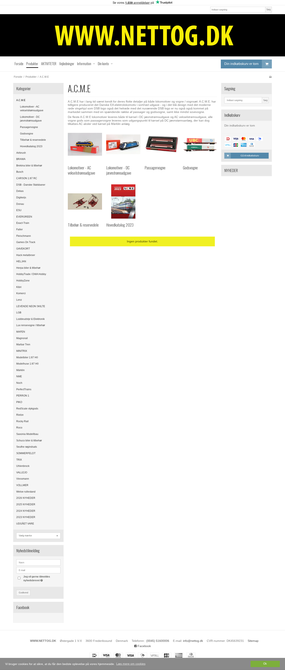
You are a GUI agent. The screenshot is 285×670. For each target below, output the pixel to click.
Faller (19, 229)
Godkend (23, 592)
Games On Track (25, 242)
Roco (19, 427)
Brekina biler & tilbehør (29, 165)
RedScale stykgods (27, 408)
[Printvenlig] (270, 76)
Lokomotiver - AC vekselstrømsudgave (31, 108)
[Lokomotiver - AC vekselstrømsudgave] (85, 144)
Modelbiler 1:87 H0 (27, 357)
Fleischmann (23, 235)
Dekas (20, 191)
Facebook (144, 646)
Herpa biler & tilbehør (28, 267)
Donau (20, 204)
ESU (18, 210)
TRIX (19, 459)
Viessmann (22, 478)
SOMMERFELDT (25, 453)
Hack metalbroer (25, 255)
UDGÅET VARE (25, 523)
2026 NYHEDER (25, 497)
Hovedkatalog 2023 (31, 146)
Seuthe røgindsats (26, 446)
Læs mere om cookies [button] (130, 663)
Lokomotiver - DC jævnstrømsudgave (31, 118)
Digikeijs (21, 197)
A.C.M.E (20, 100)
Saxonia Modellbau (27, 434)
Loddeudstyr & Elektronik (30, 319)
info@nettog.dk (193, 640)
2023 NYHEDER (25, 517)
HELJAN (21, 261)
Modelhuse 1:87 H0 (27, 363)
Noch (19, 382)
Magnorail (22, 338)
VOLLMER (22, 485)
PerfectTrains (23, 389)
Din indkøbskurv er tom (241, 64)
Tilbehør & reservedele (33, 139)
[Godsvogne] (200, 144)
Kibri (18, 287)
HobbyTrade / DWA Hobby (31, 274)
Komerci (21, 293)
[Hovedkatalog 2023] (123, 201)
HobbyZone (23, 280)
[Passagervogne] (162, 144)
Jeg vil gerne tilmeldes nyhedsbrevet (42, 578)
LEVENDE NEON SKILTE (30, 306)
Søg (268, 9)
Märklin (20, 370)
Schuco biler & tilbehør (29, 440)
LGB (18, 312)
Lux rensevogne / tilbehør (30, 325)
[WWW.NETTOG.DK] (142, 35)
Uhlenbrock (22, 466)
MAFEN (20, 331)
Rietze (20, 414)
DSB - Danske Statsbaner (30, 184)
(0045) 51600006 (157, 640)
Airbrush (21, 152)
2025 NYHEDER (25, 504)
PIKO (19, 402)
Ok (265, 663)
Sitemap (253, 640)
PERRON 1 (22, 395)
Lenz (19, 299)
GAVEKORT (23, 248)
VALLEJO (21, 472)
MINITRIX (21, 351)
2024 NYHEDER (25, 510)
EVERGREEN (24, 216)
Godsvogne (26, 133)
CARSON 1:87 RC (26, 178)
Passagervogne (29, 127)
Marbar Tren (23, 344)
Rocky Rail (22, 421)
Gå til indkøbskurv (250, 155)
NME (19, 376)
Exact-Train (22, 223)
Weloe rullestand (25, 491)
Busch (19, 171)
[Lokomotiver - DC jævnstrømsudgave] (123, 144)
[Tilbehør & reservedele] (85, 201)
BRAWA (20, 159)
